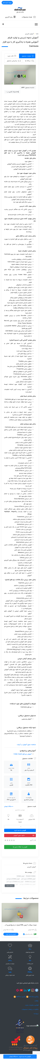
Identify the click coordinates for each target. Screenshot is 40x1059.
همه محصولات (27, 17)
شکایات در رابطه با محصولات (30, 1009)
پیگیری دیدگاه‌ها (21, 997)
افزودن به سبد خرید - (20, 1057)
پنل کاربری (8, 17)
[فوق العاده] (14, 840)
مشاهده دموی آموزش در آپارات (26, 745)
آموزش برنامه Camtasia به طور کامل (27, 884)
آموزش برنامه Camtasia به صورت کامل (15, 881)
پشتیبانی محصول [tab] (12, 61)
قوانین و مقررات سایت (31, 1005)
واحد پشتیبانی (28, 934)
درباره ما (36, 1014)
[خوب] (12, 840)
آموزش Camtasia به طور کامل (13, 879)
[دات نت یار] (20, 10)
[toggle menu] (36, 24)
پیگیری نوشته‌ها (33, 997)
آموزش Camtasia (20, 876)
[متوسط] (9, 840)
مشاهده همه (10, 886)
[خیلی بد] (5, 840)
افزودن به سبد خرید (20, 830)
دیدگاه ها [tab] (28, 61)
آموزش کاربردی (29, 34)
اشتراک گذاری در (12, 92)
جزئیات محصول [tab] (26, 56)
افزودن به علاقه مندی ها (20, 847)
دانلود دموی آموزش (19, 835)
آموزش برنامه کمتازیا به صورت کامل (27, 887)
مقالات (36, 1001)
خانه (37, 34)
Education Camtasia (30, 876)
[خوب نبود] (7, 840)
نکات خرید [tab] (11, 56)
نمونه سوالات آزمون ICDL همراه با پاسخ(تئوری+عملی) (20, 925)
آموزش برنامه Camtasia (30, 881)
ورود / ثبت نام (7, 3)
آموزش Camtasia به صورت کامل (28, 879)
